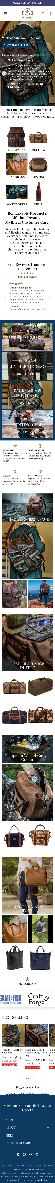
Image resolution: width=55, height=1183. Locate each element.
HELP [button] (10, 1135)
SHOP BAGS (27, 403)
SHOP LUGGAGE (27, 374)
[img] (27, 273)
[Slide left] (21, 1078)
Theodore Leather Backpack (12, 1051)
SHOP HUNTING (27, 432)
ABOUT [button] (11, 1127)
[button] (6, 13)
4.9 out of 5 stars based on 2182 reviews (27, 1093)
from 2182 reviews (27, 276)
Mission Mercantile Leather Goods (22, 1165)
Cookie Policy (40, 1180)
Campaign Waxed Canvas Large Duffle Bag (36, 1052)
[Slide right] (34, 1078)
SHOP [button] (10, 1119)
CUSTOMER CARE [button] (18, 1143)
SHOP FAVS (27, 345)
